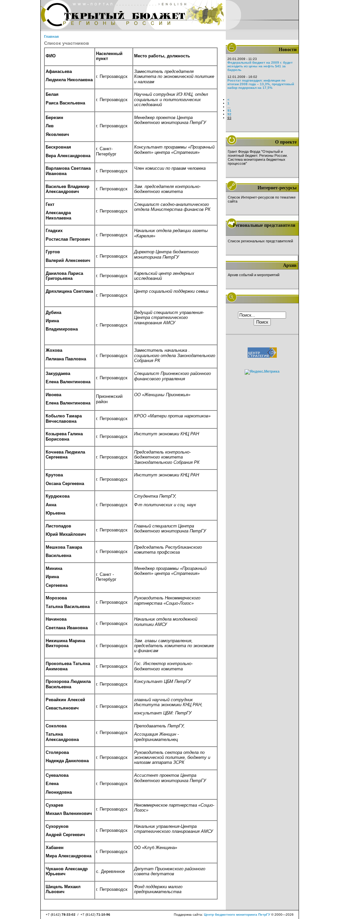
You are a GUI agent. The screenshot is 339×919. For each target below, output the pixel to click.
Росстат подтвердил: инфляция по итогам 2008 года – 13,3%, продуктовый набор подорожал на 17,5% (260, 84)
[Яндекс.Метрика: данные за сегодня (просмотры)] (262, 372)
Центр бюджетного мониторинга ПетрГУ (237, 914)
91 (229, 110)
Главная (51, 36)
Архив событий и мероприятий (253, 275)
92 (229, 114)
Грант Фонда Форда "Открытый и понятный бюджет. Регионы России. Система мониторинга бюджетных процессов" (258, 157)
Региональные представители (264, 225)
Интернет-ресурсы (277, 187)
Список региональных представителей (260, 241)
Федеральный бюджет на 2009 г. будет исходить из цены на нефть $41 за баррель (260, 66)
